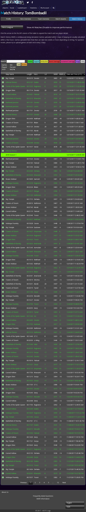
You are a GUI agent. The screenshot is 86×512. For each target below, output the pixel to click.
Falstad (36, 94)
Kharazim (37, 98)
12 (58, 482)
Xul (35, 316)
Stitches (37, 280)
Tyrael (36, 288)
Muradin (37, 296)
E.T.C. (36, 336)
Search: (43, 65)
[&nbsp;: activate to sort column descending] (3, 74)
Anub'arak (37, 243)
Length (29, 74)
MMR (56, 74)
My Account (45, 8)
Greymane (37, 231)
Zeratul (36, 78)
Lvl (46, 74)
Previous (23, 482)
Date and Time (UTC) (74, 74)
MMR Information (43, 499)
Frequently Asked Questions (43, 496)
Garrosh (37, 179)
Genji (36, 308)
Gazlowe (37, 227)
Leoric (36, 106)
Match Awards (61, 19)
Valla (35, 344)
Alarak (36, 131)
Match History (77, 19)
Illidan (36, 123)
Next (64, 482)
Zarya (36, 292)
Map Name (10, 74)
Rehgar (36, 191)
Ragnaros (37, 86)
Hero (36, 74)
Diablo (36, 82)
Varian (36, 147)
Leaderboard (22, 8)
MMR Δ (62, 74)
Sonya (36, 352)
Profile (8, 19)
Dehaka (37, 171)
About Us (5, 492)
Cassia (36, 223)
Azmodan (37, 247)
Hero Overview (25, 19)
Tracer (36, 215)
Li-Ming (36, 340)
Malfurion (37, 195)
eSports (5, 8)
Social (12, 8)
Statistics (33, 8)
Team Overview (43, 19)
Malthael (37, 118)
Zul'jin (36, 457)
